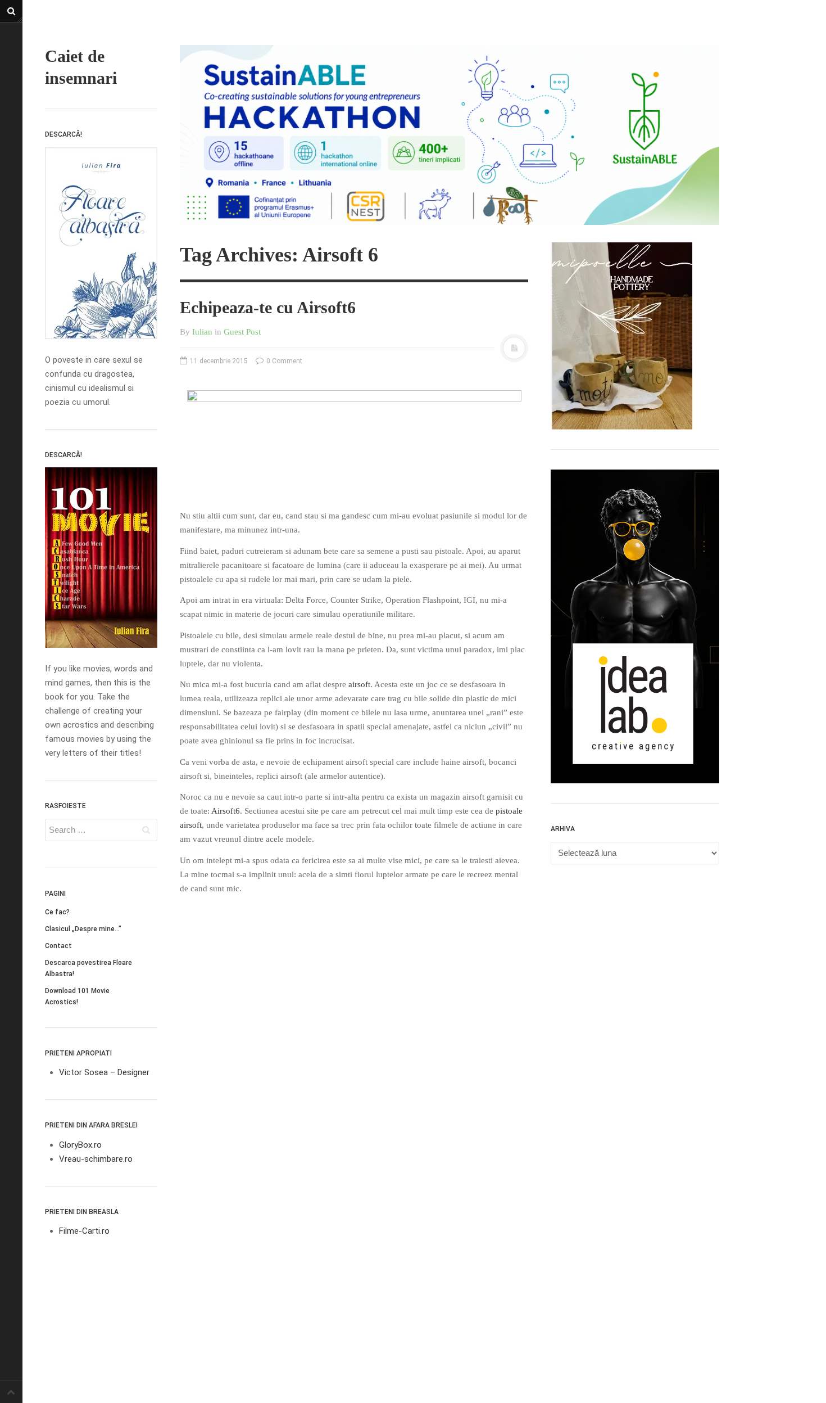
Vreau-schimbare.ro (96, 1159)
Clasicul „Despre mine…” (83, 929)
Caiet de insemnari (81, 67)
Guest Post (242, 331)
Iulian (202, 331)
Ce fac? (57, 912)
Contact (58, 946)
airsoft (359, 684)
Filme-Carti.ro (84, 1231)
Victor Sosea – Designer (104, 1072)
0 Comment (283, 361)
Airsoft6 (225, 810)
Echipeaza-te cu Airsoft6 (268, 307)
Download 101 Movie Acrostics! (77, 996)
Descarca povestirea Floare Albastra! (88, 968)
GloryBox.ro (80, 1145)
